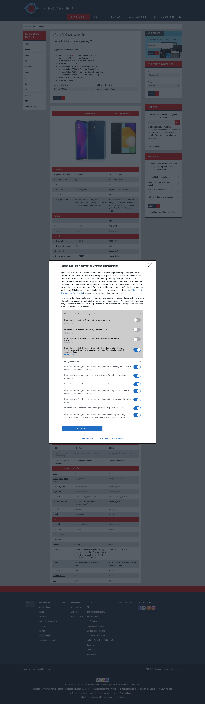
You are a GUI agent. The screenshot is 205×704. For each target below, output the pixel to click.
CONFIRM (82, 428)
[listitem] (102, 313)
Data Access (102, 438)
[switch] (137, 320)
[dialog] (102, 352)
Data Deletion (87, 438)
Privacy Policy (118, 438)
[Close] (150, 266)
